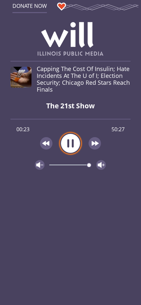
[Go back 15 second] (46, 143)
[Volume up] (101, 165)
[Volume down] (40, 165)
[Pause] (70, 143)
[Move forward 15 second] (95, 143)
